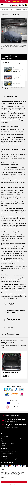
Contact (3, 445)
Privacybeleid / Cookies (7, 443)
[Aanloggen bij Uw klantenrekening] (23, 5)
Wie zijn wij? (4, 436)
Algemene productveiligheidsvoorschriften (12, 438)
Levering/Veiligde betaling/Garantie (11, 459)
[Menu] (5, 5)
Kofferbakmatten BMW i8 (10, 372)
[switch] (5, 9)
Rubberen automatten (7, 453)
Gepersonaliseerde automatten (9, 451)
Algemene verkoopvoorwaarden (10, 441)
